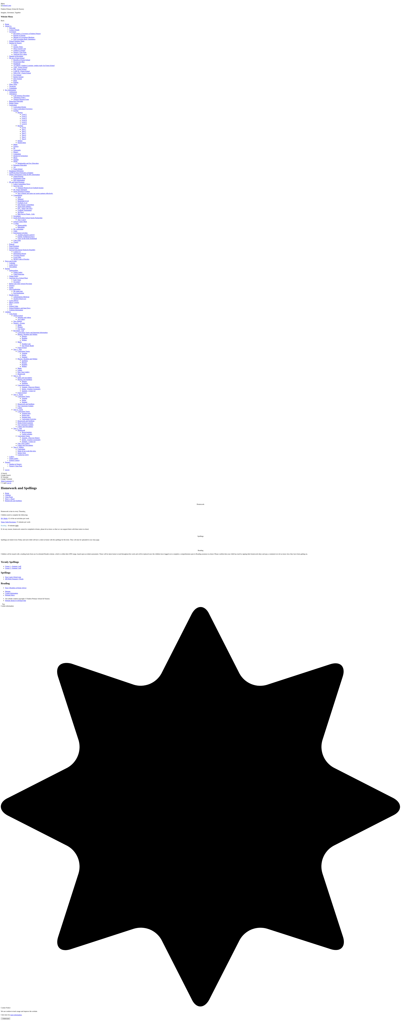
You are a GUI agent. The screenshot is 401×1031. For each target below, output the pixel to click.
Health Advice (14, 295)
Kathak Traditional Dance (26, 237)
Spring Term (22, 453)
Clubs (15, 231)
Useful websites (27, 434)
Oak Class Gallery (24, 443)
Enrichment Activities (20, 233)
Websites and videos (24, 317)
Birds (15, 80)
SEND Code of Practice (21, 259)
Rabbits (15, 82)
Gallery (11, 457)
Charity (15, 242)
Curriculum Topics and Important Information (33, 332)
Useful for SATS (23, 455)
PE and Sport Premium (16, 182)
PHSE (15, 161)
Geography (17, 150)
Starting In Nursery (15, 43)
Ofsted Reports (18, 176)
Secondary (16, 282)
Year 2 (24, 131)
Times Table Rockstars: (8, 522)
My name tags (18, 291)
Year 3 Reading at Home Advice (15, 588)
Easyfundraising (18, 293)
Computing (17, 154)
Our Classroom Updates (25, 406)
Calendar (12, 263)
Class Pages (13, 314)
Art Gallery (21, 319)
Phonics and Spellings (25, 379)
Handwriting (22, 143)
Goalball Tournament (25, 210)
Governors (12, 32)
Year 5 (24, 137)
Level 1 (24, 114)
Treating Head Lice (19, 299)
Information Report (19, 253)
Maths (15, 144)
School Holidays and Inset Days (19, 308)
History (15, 152)
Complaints (13, 88)
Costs (15, 45)
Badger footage (18, 77)
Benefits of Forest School (21, 60)
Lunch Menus (13, 300)
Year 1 (24, 129)
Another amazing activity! (26, 235)
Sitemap (7, 591)
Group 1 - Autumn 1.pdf (13, 566)
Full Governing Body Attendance (24, 39)
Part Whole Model (28, 346)
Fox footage (17, 75)
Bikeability (21, 227)
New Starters (17, 321)
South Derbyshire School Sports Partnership (27, 218)
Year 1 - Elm (17, 349)
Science (15, 146)
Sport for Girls (18, 186)
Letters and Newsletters (25, 426)
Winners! (20, 199)
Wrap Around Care (19, 49)
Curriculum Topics (24, 351)
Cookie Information (11, 593)
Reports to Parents (19, 35)
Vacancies (12, 86)
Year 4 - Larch (18, 410)
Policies (11, 244)
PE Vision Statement (20, 190)
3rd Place (21, 212)
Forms (11, 287)
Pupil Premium (14, 246)
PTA (10, 304)
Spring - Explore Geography (31, 389)
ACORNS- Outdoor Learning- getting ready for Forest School (34, 65)
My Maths (4, 518)
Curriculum (13, 105)
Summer (24, 357)
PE (14, 148)
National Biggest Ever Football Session (30, 188)
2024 (19, 197)
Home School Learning (25, 423)
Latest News (13, 265)
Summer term (26, 417)
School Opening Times (16, 41)
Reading (20, 126)
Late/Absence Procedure (21, 96)
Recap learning (27, 432)
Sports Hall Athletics (24, 206)
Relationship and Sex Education (28, 163)
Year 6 (24, 139)
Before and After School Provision (20, 284)
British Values (13, 103)
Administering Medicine (21, 297)
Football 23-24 (22, 203)
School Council (14, 460)
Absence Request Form (21, 99)
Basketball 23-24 (23, 201)
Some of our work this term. (27, 451)
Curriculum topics (23, 385)
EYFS (24, 127)
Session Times (18, 47)
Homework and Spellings (26, 404)
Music (15, 158)
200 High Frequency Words (14, 579)
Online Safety (17, 272)
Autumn (24, 353)
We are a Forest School (16, 58)
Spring (24, 355)
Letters (20, 370)
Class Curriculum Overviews (22, 109)
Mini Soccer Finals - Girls (26, 214)
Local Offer (17, 257)
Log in (7, 470)
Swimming (17, 216)
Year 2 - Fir (17, 376)
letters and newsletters (25, 378)
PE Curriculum (18, 229)
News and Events (11, 261)
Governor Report (19, 255)
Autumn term (26, 413)
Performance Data (19, 178)
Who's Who (13, 84)
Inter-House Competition (26, 205)
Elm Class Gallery (24, 372)
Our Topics (21, 329)
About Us (8, 26)
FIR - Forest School (19, 69)
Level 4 (24, 120)
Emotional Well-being (16, 171)
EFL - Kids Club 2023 (25, 208)
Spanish (16, 159)
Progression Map (19, 62)
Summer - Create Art (28, 391)
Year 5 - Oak (17, 428)
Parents (7, 269)
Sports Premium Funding (21, 191)
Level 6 (24, 124)
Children (8, 312)
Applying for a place (20, 54)
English (15, 111)
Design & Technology (20, 156)
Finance (11, 285)
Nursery (7, 462)
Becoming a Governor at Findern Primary (27, 33)
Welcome (12, 28)
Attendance (13, 94)
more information (16, 1015)
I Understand (5, 1018)
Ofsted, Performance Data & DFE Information (24, 174)
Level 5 (24, 122)
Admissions (13, 92)
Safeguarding (13, 270)
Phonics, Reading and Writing (27, 334)
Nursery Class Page (19, 52)
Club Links (17, 240)
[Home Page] (6, 5)
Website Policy (10, 595)
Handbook (16, 64)
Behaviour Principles (16, 101)
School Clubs (13, 306)
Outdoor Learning (19, 50)
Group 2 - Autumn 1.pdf (13, 568)
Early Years (17, 280)
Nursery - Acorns (19, 323)
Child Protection (18, 274)
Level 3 (24, 118)
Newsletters (13, 267)
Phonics (20, 112)
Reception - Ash (18, 331)
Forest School (17, 169)
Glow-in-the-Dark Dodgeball (27, 238)
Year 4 (24, 135)
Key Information (10, 90)
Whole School (18, 316)
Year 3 (24, 133)
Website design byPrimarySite (15, 600)
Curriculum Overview (29, 419)
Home (7, 24)
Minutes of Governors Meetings (23, 37)
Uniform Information (16, 310)
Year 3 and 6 (22, 220)
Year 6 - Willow (18, 447)
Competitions (17, 195)
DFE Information (19, 180)
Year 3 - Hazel (18, 394)
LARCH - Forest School (21, 71)
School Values (14, 248)
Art (14, 167)
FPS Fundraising (14, 289)
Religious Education (20, 165)
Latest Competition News (21, 184)
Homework (21, 374)
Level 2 (24, 116)
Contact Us (17, 252)
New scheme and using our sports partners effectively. (35, 193)
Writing (20, 141)
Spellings (25, 361)
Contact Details (14, 30)
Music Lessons (14, 302)
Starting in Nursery (15, 464)
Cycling (16, 223)
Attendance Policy (19, 97)
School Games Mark (20, 221)
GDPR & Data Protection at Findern (21, 173)
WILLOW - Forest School (22, 73)
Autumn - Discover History (31, 387)
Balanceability (22, 225)
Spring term (25, 415)
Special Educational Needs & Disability (22, 250)
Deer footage (17, 79)
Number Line (26, 344)
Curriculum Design (19, 107)
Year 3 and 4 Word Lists (13, 577)
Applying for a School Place (18, 278)
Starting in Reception (16, 56)
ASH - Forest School (20, 67)
